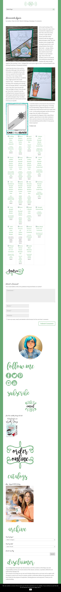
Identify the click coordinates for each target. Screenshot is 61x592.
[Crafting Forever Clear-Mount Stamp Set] (11, 144)
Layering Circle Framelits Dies (29, 146)
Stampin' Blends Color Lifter (29, 217)
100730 (10, 257)
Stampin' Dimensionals (39, 212)
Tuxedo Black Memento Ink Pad (29, 255)
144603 (20, 203)
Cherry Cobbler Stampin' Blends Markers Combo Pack (11, 173)
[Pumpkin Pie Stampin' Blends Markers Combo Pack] (20, 169)
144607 (20, 222)
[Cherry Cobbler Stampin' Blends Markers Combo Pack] (11, 169)
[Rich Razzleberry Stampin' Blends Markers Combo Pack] (11, 193)
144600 (29, 177)
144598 (11, 176)
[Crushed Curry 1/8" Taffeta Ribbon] (20, 234)
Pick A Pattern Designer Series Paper (20, 149)
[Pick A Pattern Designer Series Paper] (20, 144)
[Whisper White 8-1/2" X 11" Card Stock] (11, 251)
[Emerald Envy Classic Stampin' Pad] (20, 253)
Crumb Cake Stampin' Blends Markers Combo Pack (39, 171)
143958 (11, 151)
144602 (11, 201)
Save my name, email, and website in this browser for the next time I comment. (28, 319)
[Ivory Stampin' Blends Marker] (11, 213)
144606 (11, 218)
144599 (20, 177)
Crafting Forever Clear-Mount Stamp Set (11, 148)
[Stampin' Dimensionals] (39, 209)
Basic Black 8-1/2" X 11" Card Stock (39, 234)
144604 (29, 203)
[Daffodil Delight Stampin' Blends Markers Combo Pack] (20, 193)
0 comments (38, 21)
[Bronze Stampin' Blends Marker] (20, 215)
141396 (20, 262)
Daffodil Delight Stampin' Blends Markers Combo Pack (20, 199)
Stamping (31, 21)
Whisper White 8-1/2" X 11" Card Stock (11, 255)
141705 (29, 149)
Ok (30, 589)
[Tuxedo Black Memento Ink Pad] (29, 251)
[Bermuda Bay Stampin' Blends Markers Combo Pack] (29, 169)
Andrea (9, 21)
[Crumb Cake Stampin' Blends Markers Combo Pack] (39, 167)
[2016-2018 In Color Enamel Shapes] (11, 234)
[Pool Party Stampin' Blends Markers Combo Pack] (39, 189)
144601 (39, 174)
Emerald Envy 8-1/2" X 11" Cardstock (29, 236)
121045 (39, 235)
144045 (39, 153)
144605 (39, 196)
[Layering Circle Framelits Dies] (29, 142)
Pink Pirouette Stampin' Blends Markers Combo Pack (29, 199)
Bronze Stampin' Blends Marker (20, 219)
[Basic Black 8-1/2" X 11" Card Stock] (39, 230)
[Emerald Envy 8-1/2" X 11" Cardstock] (29, 232)
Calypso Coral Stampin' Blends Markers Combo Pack (39, 150)
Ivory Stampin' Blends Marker (11, 216)
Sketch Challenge (24, 21)
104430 (39, 214)
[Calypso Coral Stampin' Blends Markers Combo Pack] (39, 146)
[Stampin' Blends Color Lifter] (29, 213)
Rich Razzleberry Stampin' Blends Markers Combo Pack (11, 198)
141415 (29, 238)
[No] (59, 588)
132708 (29, 257)
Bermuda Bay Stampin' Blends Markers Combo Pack (29, 174)
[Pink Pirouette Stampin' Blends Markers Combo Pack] (29, 193)
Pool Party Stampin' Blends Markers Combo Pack (39, 194)
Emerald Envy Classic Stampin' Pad (20, 258)
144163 (20, 152)
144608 (29, 219)
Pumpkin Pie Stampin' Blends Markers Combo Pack (20, 174)
